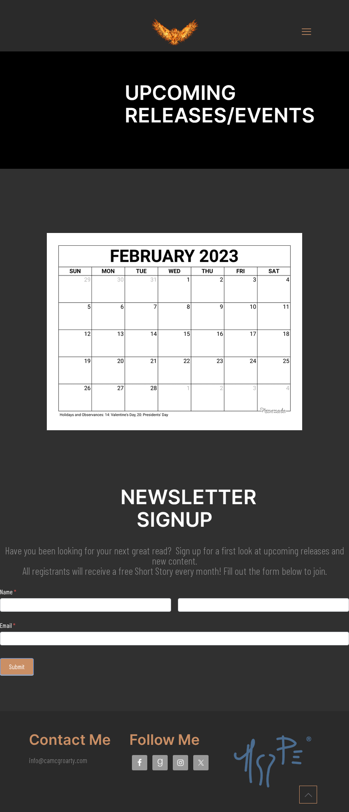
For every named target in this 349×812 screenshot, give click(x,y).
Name (8, 592)
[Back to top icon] (308, 794)
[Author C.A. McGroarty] (174, 31)
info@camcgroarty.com (58, 760)
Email (7, 625)
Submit (17, 666)
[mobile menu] (306, 31)
